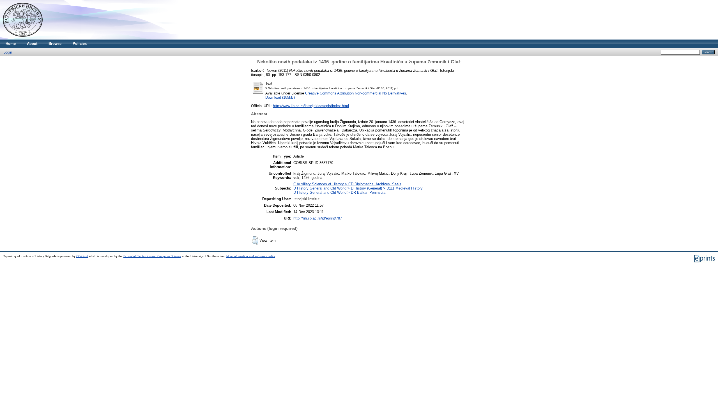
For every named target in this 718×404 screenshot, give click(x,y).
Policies (80, 43)
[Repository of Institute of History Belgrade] (22, 38)
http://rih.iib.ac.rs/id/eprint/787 (317, 218)
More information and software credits (250, 256)
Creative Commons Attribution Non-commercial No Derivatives (355, 93)
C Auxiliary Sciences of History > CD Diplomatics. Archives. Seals (347, 184)
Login (7, 52)
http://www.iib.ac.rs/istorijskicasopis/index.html (311, 106)
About (32, 43)
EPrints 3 (82, 256)
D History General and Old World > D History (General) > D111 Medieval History (358, 188)
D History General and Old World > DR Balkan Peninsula (339, 192)
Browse (55, 43)
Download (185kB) (280, 97)
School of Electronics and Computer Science (152, 256)
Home (11, 43)
